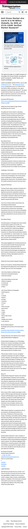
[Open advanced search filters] (22, 12)
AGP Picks (3, 2)
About (7, 521)
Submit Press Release (8, 524)
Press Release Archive (16, 521)
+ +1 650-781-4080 (5, 455)
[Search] (19, 12)
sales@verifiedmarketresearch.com (10, 457)
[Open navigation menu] (2, 12)
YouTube (3, 466)
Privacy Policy (17, 526)
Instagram (3, 464)
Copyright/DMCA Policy (7, 526)
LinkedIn (3, 462)
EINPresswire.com (6, 84)
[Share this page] (26, 12)
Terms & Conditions (20, 524)
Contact (25, 526)
